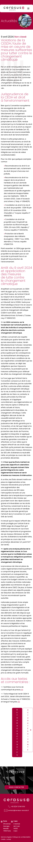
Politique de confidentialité (21, 837)
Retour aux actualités (17, 732)
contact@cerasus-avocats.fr (18, 810)
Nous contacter (16, 787)
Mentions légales (6, 837)
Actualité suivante (28, 730)
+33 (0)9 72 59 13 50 (18, 806)
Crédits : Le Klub (6, 839)
